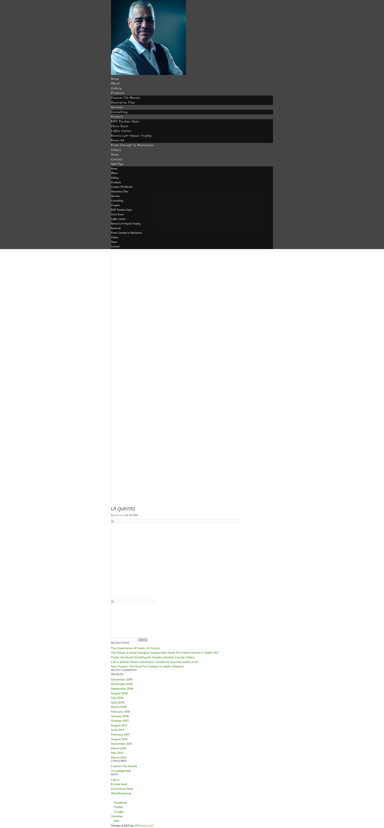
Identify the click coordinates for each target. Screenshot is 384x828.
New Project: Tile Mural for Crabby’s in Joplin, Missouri (147, 666)
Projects (117, 116)
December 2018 (121, 679)
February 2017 (120, 734)
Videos (116, 150)
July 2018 (117, 697)
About (115, 83)
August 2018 (119, 693)
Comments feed (122, 789)
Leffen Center (121, 131)
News (115, 154)
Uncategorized (121, 771)
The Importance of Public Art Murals (135, 648)
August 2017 (119, 725)
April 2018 (117, 702)
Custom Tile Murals (125, 98)
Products (118, 93)
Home (115, 79)
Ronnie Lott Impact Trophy (131, 136)
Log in (115, 779)
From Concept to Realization (132, 145)
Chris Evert (120, 126)
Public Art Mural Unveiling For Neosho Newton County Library (153, 657)
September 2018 (122, 688)
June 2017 (117, 730)
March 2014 (118, 757)
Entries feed (119, 784)
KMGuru (118, 515)
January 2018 (120, 716)
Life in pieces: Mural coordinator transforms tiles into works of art (154, 662)
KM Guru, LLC (144, 825)
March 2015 (118, 748)
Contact (117, 159)
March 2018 (118, 707)
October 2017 (120, 720)
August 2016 (119, 739)
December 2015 (121, 743)
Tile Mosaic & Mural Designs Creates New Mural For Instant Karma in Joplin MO (164, 652)
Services (117, 107)
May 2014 (117, 753)
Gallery (116, 88)
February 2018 (120, 711)
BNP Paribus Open (125, 121)
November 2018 (121, 684)
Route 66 (117, 140)
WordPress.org (121, 793)
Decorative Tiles (123, 102)
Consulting (119, 112)
